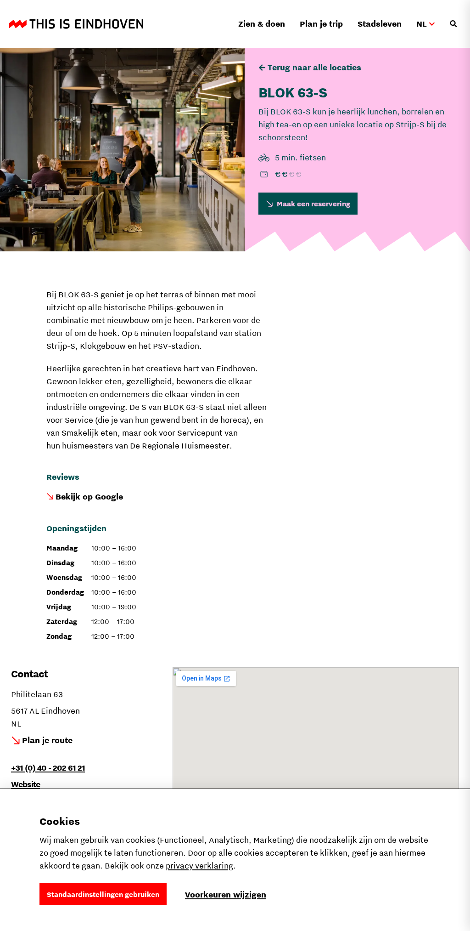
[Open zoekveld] (453, 24)
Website (25, 784)
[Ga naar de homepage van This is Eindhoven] (76, 24)
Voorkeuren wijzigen (225, 894)
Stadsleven (380, 23)
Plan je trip (321, 23)
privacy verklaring (199, 865)
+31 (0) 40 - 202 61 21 (48, 767)
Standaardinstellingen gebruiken (103, 894)
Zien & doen (261, 23)
